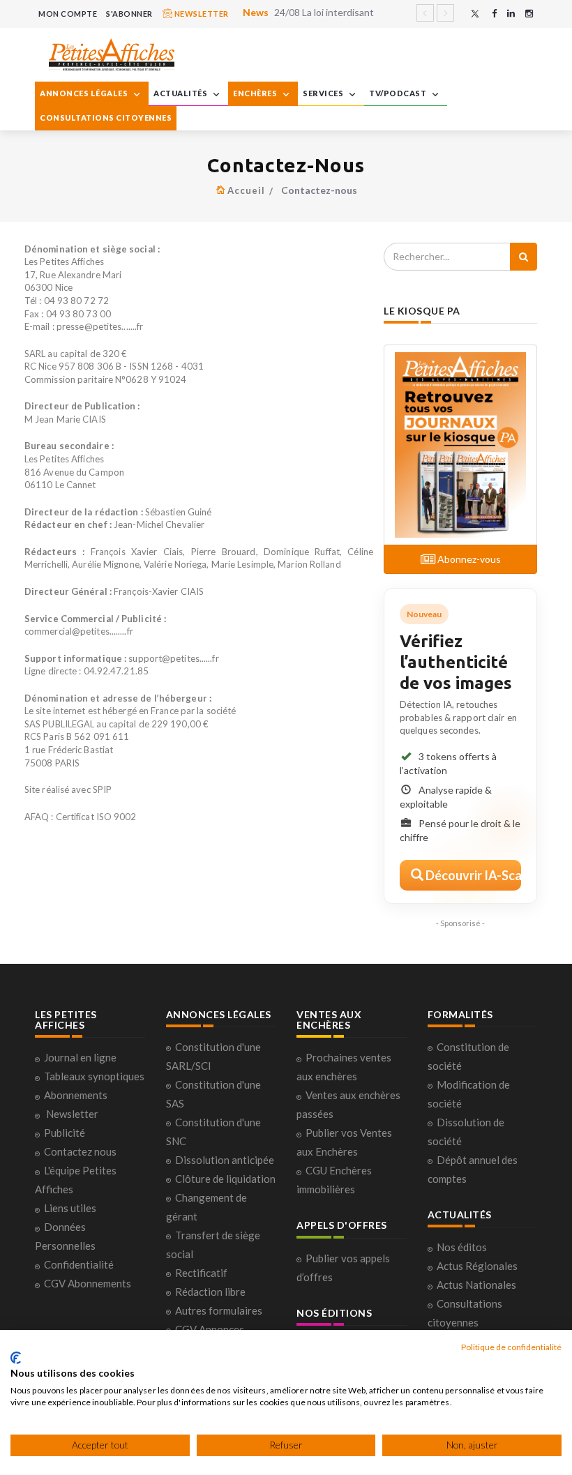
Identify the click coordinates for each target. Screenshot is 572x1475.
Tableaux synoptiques (94, 1076)
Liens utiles (70, 1208)
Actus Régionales (477, 1266)
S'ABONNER (129, 13)
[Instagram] (529, 13)
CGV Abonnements (87, 1283)
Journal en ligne (80, 1057)
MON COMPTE (67, 13)
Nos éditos (462, 1247)
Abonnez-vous (468, 559)
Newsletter (72, 1113)
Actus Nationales (476, 1284)
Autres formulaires (218, 1310)
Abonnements (75, 1095)
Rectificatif (201, 1272)
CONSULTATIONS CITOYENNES (106, 117)
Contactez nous (80, 1151)
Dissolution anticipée (224, 1159)
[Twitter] (475, 13)
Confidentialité (79, 1264)
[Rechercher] (523, 257)
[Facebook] (494, 13)
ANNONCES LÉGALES (85, 93)
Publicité (64, 1132)
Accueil (246, 190)
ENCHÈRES (256, 93)
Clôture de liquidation (225, 1178)
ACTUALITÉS (181, 93)
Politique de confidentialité (511, 1347)
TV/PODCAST (398, 93)
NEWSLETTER (200, 13)
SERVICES (324, 93)
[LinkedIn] (511, 13)
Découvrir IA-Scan (472, 875)
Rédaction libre (210, 1291)
